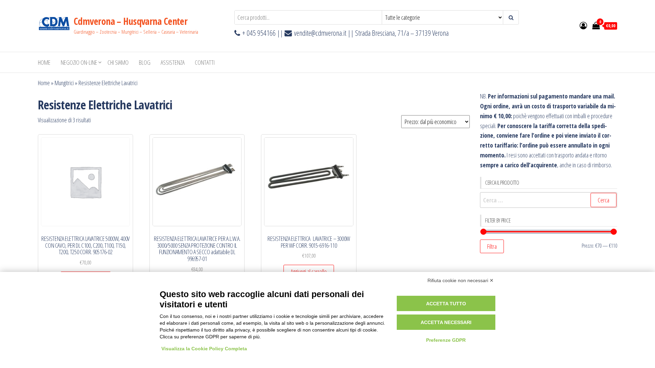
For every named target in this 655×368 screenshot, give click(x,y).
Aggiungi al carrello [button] (309, 271)
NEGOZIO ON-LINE (79, 62)
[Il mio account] (583, 25)
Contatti (205, 62)
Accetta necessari (446, 322)
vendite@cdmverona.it (320, 33)
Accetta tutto (446, 303)
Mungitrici (64, 83)
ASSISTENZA (173, 62)
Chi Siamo (118, 62)
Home (44, 62)
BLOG (144, 62)
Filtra (492, 246)
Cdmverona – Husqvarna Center (130, 21)
